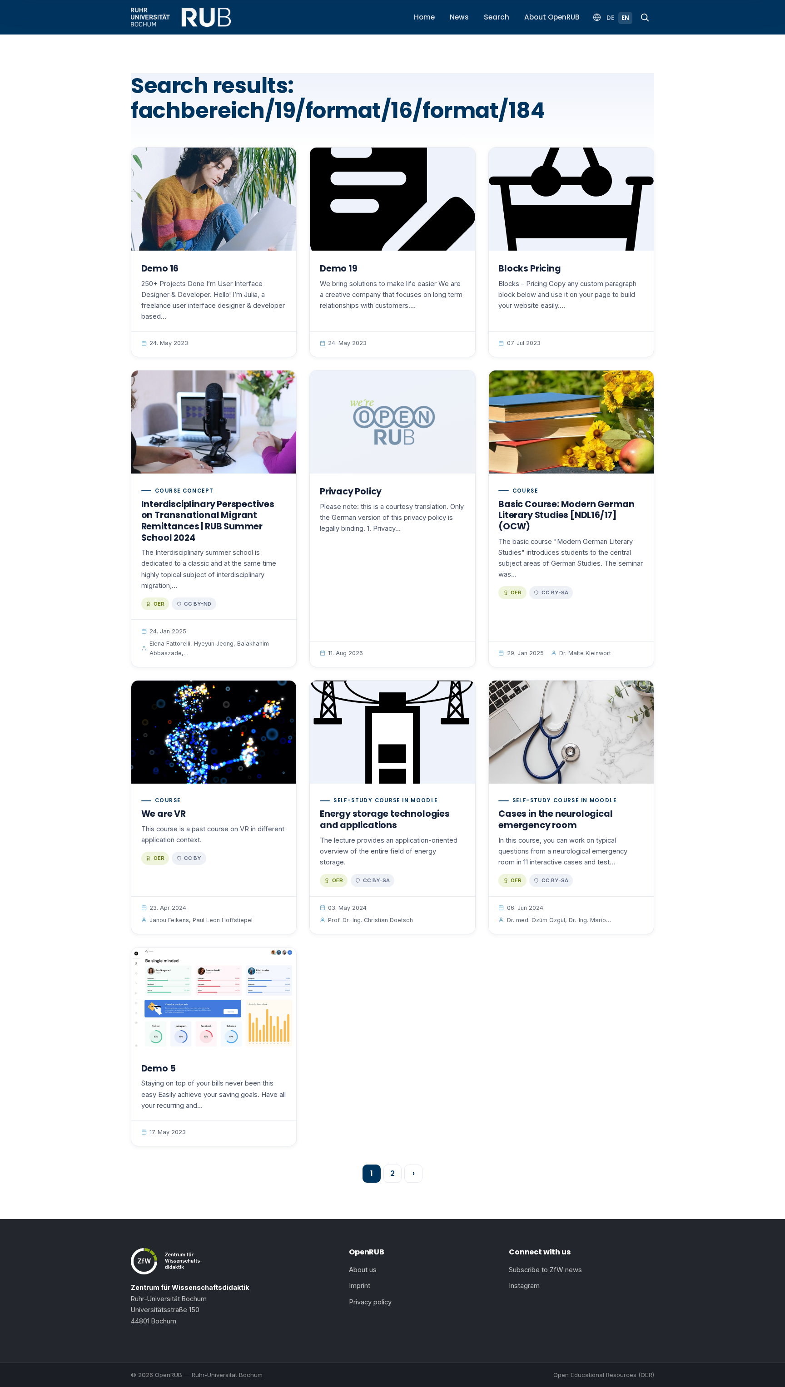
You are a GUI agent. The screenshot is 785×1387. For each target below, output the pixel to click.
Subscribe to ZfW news (545, 1270)
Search (496, 17)
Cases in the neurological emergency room (555, 819)
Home (424, 17)
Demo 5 (158, 1068)
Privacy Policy (351, 491)
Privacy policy (370, 1302)
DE (610, 18)
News (459, 17)
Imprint (359, 1286)
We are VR (163, 814)
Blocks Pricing (529, 268)
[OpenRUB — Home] (181, 17)
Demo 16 (160, 268)
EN (625, 18)
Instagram (524, 1286)
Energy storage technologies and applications (385, 819)
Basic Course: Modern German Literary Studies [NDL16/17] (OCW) (566, 515)
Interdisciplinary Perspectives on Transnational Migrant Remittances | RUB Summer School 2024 (207, 521)
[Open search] (644, 17)
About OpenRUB (552, 17)
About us (363, 1270)
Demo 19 (339, 268)
